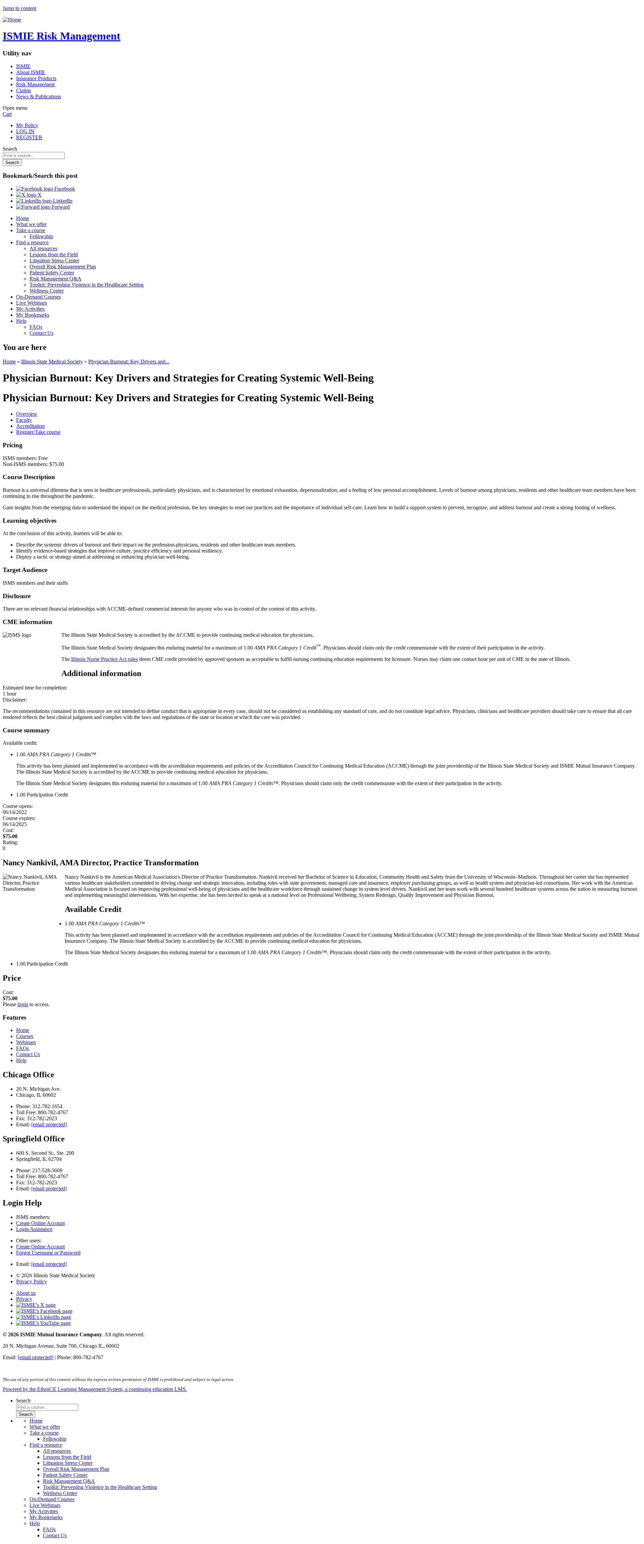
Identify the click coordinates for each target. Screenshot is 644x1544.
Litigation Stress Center (54, 260)
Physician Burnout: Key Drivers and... (128, 361)
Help (21, 321)
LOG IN (25, 131)
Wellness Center (47, 291)
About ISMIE (30, 72)
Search (10, 149)
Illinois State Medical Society (52, 361)
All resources (43, 248)
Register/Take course (38, 432)
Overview (26, 414)
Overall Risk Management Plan (63, 266)
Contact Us (41, 333)
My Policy (27, 125)
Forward (60, 207)
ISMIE (23, 66)
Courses (24, 1036)
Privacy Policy (31, 1281)
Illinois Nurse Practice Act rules (104, 659)
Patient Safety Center (52, 272)
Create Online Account (40, 1223)
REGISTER (29, 137)
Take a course (30, 230)
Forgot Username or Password (48, 1252)
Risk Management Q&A (56, 278)
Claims (23, 90)
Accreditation (30, 426)
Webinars (26, 1042)
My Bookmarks (32, 315)
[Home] (12, 19)
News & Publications (38, 96)
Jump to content (19, 8)
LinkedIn (62, 201)
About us (26, 1293)
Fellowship (41, 236)
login (22, 1004)
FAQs (36, 327)
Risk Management (35, 84)
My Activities (30, 309)
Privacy (24, 1299)
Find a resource (32, 242)
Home (22, 218)
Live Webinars (31, 303)
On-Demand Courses (38, 297)
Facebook (64, 189)
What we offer (31, 224)
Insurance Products (36, 78)
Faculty (24, 420)
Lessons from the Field (54, 254)
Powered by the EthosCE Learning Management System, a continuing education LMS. (95, 1389)
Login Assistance (34, 1229)
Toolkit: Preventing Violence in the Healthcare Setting (87, 285)
